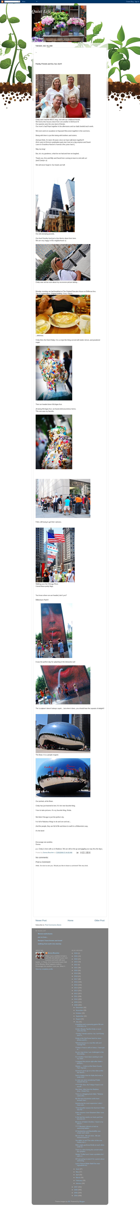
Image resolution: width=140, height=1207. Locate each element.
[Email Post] (77, 852)
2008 (76, 1005)
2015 (76, 985)
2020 (76, 970)
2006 (76, 1190)
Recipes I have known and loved (50, 940)
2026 (76, 953)
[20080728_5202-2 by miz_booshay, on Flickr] (54, 657)
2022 (76, 965)
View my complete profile (44, 969)
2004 (76, 1195)
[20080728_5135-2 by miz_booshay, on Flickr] (63, 280)
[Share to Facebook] (87, 852)
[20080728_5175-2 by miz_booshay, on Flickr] (55, 582)
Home (70, 920)
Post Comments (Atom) (53, 925)
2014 (76, 988)
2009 (76, 1002)
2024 (76, 959)
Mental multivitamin (45, 934)
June (78, 1169)
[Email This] (81, 852)
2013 (76, 990)
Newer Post (41, 920)
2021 (76, 967)
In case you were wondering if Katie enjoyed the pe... (87, 1081)
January (79, 1183)
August (78, 1019)
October (79, 1013)
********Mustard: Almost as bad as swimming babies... (86, 1127)
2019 (76, 973)
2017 (76, 979)
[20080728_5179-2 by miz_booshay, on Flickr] (63, 752)
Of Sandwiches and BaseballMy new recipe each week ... (88, 1132)
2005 (76, 1193)
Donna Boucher (53, 953)
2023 (76, 962)
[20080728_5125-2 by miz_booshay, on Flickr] (55, 231)
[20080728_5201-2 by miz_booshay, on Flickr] (63, 704)
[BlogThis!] (83, 852)
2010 (76, 999)
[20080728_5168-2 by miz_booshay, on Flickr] (54, 469)
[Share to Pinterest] (89, 852)
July (77, 1022)
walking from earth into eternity (49, 944)
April (77, 1175)
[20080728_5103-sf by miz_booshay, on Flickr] (63, 117)
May (77, 1172)
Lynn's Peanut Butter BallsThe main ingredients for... (87, 1164)
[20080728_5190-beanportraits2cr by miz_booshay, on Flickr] (63, 797)
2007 (76, 1187)
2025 (76, 956)
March (78, 1177)
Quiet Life (41, 11)
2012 (76, 993)
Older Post (99, 920)
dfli (69, 1201)
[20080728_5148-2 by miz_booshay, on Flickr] (63, 333)
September (80, 1016)
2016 (76, 982)
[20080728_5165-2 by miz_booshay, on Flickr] (63, 517)
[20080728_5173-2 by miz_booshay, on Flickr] (54, 400)
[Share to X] (85, 852)
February (79, 1180)
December (79, 1007)
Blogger (82, 1201)
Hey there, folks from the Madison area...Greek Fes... (87, 1090)
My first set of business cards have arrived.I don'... (87, 1099)
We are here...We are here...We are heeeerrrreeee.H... (87, 1136)
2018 (76, 976)
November (79, 1010)
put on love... (43, 937)
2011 (76, 996)
